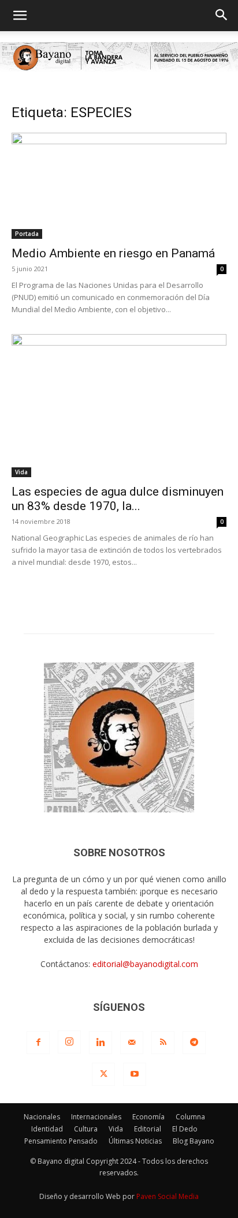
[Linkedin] (100, 1042)
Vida (21, 472)
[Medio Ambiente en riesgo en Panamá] (119, 186)
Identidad (47, 1129)
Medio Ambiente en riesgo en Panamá (113, 253)
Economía (148, 1117)
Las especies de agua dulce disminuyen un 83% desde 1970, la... (118, 499)
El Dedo (185, 1129)
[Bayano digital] (119, 58)
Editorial (147, 1129)
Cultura (86, 1129)
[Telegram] (194, 1042)
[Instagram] (69, 1042)
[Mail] (131, 1042)
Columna (190, 1117)
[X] (103, 1074)
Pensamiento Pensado (61, 1141)
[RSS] (162, 1042)
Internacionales (96, 1117)
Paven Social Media (167, 1196)
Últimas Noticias (135, 1141)
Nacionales (42, 1117)
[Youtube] (134, 1074)
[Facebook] (38, 1042)
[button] (19, 15)
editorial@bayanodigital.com (145, 963)
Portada (27, 234)
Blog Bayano (193, 1141)
